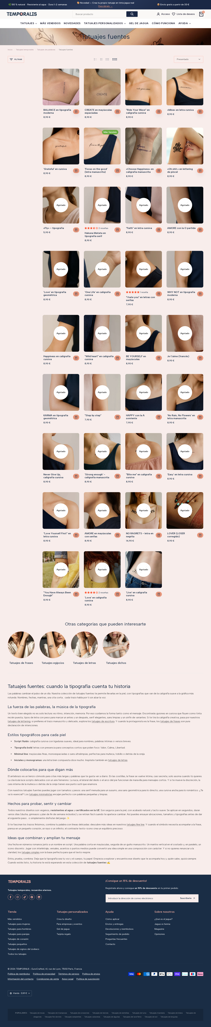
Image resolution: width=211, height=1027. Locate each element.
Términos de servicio (68, 974)
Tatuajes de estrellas (120, 1013)
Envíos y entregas (114, 924)
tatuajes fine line (135, 822)
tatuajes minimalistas (40, 791)
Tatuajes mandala (157, 1013)
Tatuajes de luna (139, 1013)
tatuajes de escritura (103, 718)
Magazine (159, 929)
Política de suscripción (87, 979)
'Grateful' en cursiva (55, 166)
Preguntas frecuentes (116, 939)
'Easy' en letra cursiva (179, 472)
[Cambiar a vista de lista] (95, 57)
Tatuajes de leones (100, 1013)
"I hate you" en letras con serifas (140, 296)
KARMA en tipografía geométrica (55, 414)
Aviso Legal (67, 979)
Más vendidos (15, 919)
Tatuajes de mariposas (57, 1013)
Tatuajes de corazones (79, 1013)
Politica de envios (91, 974)
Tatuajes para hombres (19, 929)
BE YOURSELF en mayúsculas (136, 355)
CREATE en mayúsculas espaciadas (98, 109)
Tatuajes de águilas (111, 1017)
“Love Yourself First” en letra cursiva (57, 532)
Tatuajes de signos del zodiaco (23, 949)
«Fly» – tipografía (53, 225)
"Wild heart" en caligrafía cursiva (99, 355)
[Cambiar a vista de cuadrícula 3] (107, 57)
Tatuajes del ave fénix (132, 1017)
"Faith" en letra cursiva (139, 225)
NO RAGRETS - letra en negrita (139, 532)
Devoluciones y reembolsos (119, 929)
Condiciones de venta (48, 979)
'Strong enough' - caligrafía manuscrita (97, 473)
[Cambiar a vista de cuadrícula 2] (101, 57)
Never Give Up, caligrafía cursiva (53, 473)
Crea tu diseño (64, 919)
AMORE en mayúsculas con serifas (98, 532)
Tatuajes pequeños (17, 944)
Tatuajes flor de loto (53, 1017)
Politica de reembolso (19, 974)
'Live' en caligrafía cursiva (136, 591)
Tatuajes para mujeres (19, 924)
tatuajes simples (31, 849)
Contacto (110, 944)
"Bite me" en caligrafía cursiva (139, 473)
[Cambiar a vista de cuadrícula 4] (115, 57)
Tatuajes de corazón (18, 939)
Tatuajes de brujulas (169, 1017)
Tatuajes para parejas (19, 934)
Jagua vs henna (162, 924)
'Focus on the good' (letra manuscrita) (96, 168)
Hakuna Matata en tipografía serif (95, 232)
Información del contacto (21, 979)
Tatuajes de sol (151, 1017)
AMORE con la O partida (181, 225)
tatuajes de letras (117, 757)
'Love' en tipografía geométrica (54, 291)
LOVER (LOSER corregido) (176, 532)
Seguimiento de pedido (117, 934)
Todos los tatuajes (17, 954)
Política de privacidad (44, 974)
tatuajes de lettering (19, 718)
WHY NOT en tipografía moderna (181, 291)
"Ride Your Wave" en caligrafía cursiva (138, 109)
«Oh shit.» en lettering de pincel (180, 168)
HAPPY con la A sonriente (135, 414)
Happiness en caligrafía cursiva (56, 355)
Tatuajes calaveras (92, 1017)
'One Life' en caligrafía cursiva (98, 291)
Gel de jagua (63, 929)
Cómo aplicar (112, 919)
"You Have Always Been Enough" (57, 591)
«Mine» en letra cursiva (180, 107)
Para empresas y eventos (69, 924)
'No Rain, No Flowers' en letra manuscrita (181, 414)
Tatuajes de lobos (175, 1013)
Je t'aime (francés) (178, 353)
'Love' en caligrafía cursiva (96, 596)
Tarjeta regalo (64, 934)
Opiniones (159, 934)
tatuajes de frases (170, 718)
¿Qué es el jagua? (163, 919)
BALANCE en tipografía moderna (57, 109)
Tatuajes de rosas (37, 1013)
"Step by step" (93, 412)
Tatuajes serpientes (73, 1017)
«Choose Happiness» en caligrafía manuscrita (140, 168)
